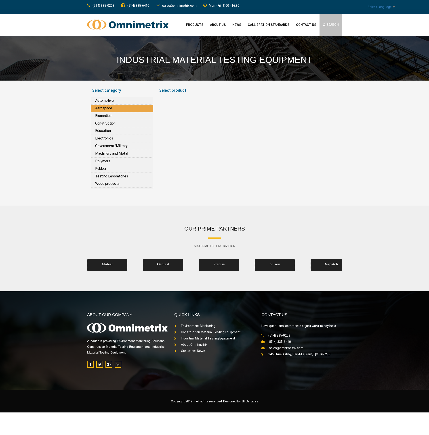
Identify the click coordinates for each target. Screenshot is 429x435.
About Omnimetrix (194, 344)
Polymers (102, 161)
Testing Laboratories (111, 176)
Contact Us (306, 25)
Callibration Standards (268, 25)
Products (194, 25)
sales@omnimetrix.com (179, 5)
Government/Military (111, 146)
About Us (218, 25)
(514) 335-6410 (138, 5)
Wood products (107, 183)
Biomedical (103, 116)
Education (103, 131)
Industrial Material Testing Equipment (208, 338)
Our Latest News (193, 351)
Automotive (104, 100)
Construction (105, 123)
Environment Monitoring (198, 326)
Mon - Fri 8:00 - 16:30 (224, 5)
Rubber (100, 169)
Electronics (104, 138)
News (236, 25)
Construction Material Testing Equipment (211, 332)
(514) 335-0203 (103, 5)
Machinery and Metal (111, 153)
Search (332, 25)
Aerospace (103, 108)
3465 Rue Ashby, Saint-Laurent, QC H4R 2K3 (299, 354)
